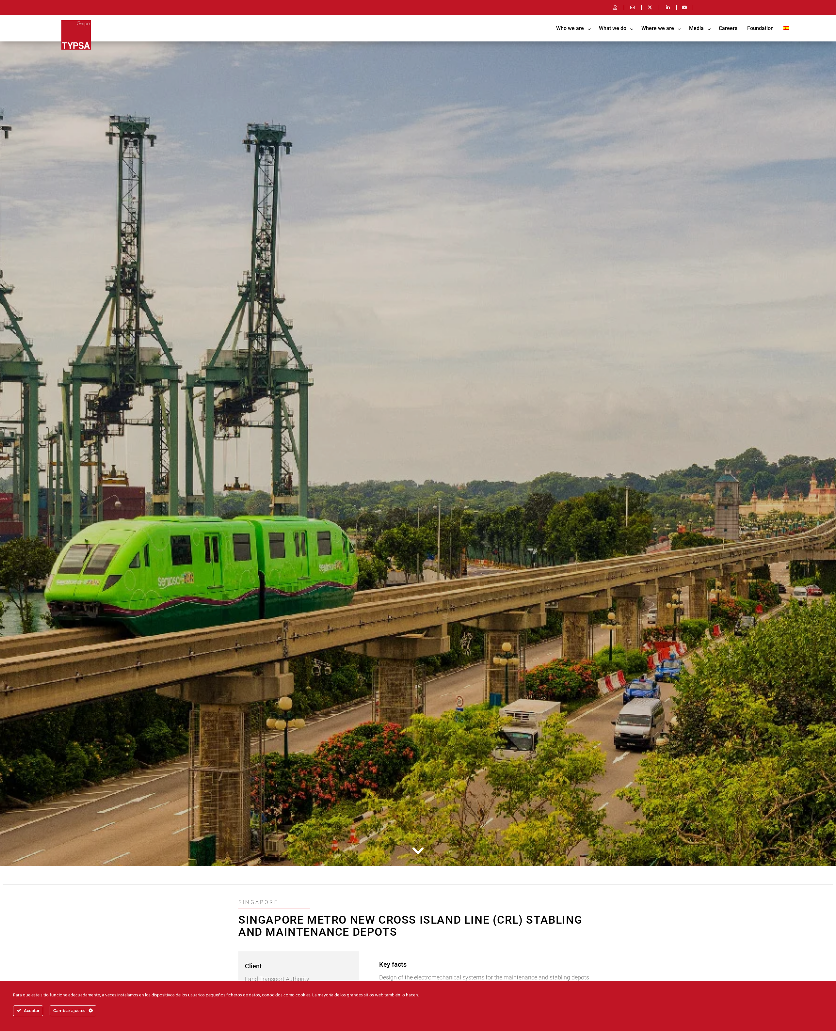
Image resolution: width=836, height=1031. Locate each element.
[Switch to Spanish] (786, 28)
